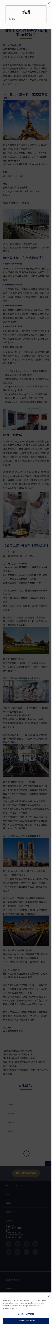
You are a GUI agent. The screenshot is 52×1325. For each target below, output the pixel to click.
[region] (26, 1308)
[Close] (49, 1296)
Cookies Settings (26, 1313)
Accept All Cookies (26, 1320)
